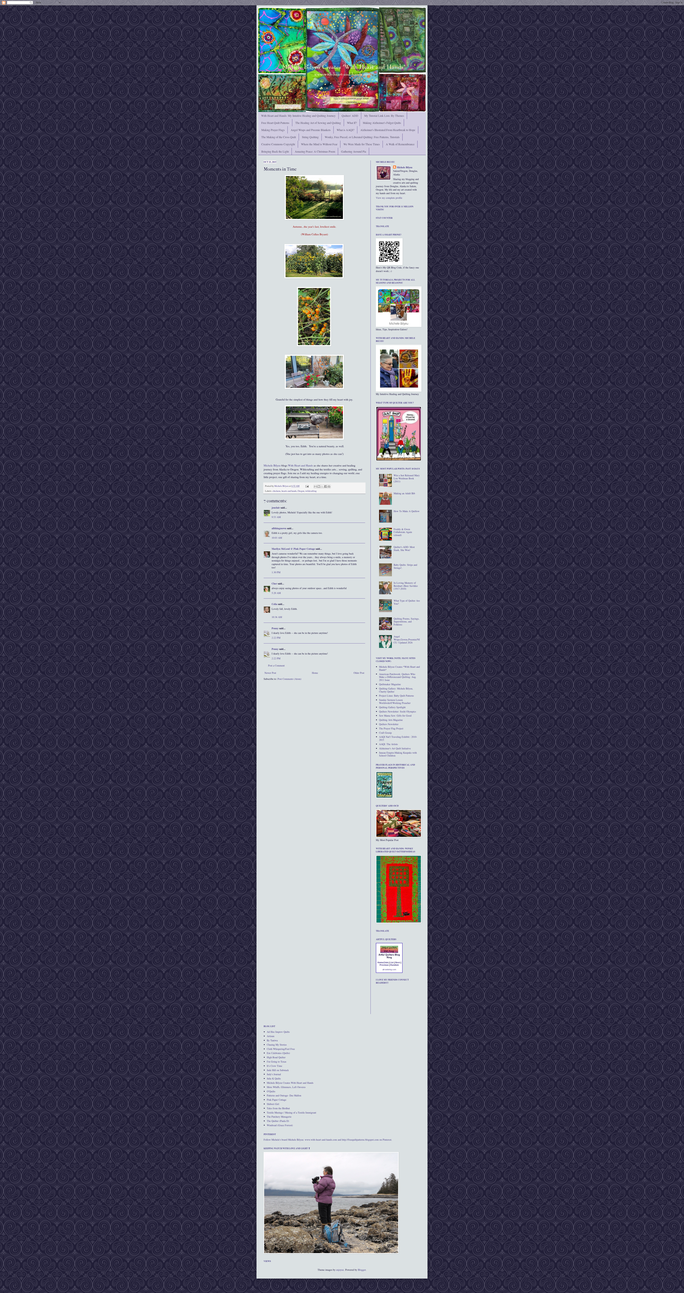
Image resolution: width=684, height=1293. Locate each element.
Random (394, 965)
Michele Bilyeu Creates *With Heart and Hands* (399, 668)
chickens (277, 490)
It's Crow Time (274, 1066)
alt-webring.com (389, 969)
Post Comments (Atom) (289, 679)
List (392, 962)
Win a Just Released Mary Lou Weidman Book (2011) (407, 478)
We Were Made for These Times (361, 144)
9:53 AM (276, 517)
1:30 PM (276, 572)
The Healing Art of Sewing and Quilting (318, 123)
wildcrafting (311, 490)
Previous (384, 965)
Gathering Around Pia (353, 151)
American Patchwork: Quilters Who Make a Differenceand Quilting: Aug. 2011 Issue (397, 677)
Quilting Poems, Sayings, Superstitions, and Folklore (406, 621)
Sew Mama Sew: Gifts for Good (395, 715)
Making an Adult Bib (404, 493)
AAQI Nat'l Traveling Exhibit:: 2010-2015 (398, 738)
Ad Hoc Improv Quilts (278, 1031)
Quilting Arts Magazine (391, 720)
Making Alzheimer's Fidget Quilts (382, 123)
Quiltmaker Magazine (390, 684)
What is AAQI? (345, 130)
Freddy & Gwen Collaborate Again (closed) (403, 532)
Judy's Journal (274, 1074)
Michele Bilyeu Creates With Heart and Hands (290, 1082)
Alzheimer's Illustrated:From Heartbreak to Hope (387, 130)
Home (315, 672)
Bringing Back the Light (275, 151)
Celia (274, 604)
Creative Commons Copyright (278, 144)
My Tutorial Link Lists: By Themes (384, 115)
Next (397, 962)
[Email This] (315, 486)
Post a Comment (276, 665)
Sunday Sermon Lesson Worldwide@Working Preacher (395, 701)
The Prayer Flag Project (391, 728)
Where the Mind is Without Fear (319, 144)
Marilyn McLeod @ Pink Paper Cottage (293, 549)
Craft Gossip (385, 732)
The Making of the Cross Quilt (278, 137)
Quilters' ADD (350, 115)
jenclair (276, 507)
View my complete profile (389, 197)
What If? (352, 123)
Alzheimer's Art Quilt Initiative (395, 748)
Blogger (362, 1269)
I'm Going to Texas (276, 1061)
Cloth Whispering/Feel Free (281, 1049)
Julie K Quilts (274, 1078)
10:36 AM (277, 617)
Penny (275, 628)
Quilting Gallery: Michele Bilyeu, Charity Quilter (396, 690)
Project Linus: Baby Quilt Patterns (396, 695)
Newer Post (270, 672)
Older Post (359, 672)
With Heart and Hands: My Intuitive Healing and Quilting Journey (298, 115)
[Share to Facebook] (325, 486)
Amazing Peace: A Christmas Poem (315, 151)
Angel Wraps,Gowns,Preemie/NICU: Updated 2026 (407, 639)
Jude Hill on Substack (278, 1070)
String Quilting (310, 137)
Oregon (301, 490)
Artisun (270, 1036)
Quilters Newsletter (388, 724)
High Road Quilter (276, 1057)
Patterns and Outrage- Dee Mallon (284, 1095)
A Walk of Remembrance (400, 144)
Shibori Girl (273, 1104)
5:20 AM (276, 593)
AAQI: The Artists (388, 744)
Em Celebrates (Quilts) (278, 1053)
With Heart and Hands (300, 465)
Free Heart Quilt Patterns (275, 123)
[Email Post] (306, 486)
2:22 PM (276, 637)
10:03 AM (277, 537)
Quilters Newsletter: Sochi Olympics (397, 711)
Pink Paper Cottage (276, 1099)
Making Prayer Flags (273, 130)
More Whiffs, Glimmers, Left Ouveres (286, 1087)
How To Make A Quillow (406, 511)
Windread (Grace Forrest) (280, 1125)
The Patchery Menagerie (279, 1116)
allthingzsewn (279, 528)
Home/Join (382, 962)
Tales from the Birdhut (278, 1108)
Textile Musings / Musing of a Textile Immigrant (291, 1112)
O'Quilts (271, 1091)
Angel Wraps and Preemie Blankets (311, 130)
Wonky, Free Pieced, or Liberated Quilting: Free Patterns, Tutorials (362, 137)
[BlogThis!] (319, 486)
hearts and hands (289, 490)
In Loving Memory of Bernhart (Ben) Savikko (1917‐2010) (406, 586)
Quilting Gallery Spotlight (392, 707)
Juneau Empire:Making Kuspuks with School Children (398, 754)
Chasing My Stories (277, 1044)
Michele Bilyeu (272, 465)
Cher (274, 583)
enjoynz (340, 1269)
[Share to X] (322, 486)
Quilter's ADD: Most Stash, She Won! (404, 548)
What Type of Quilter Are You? (407, 602)
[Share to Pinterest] (329, 486)
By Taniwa (272, 1040)
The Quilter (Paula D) (278, 1121)
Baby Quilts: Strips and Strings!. (405, 566)
